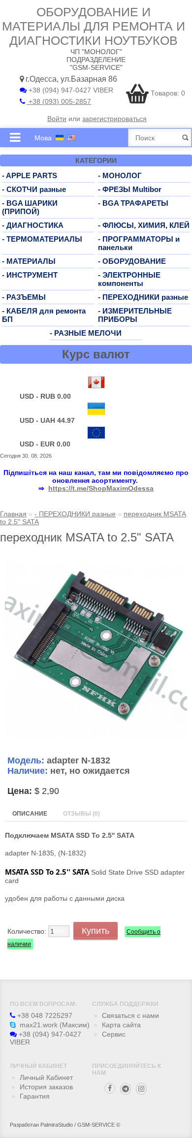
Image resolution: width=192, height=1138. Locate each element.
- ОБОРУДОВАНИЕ (132, 261)
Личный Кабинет (46, 1077)
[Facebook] (110, 1088)
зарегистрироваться (114, 119)
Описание (29, 813)
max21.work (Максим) (54, 1025)
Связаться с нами (130, 1015)
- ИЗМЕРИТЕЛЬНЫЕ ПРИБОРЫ (135, 315)
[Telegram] (125, 1089)
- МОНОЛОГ (120, 175)
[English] (71, 137)
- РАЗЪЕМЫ (24, 297)
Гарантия (35, 1096)
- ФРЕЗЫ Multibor (129, 189)
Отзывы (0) (81, 813)
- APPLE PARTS (29, 175)
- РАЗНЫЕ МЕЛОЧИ (86, 333)
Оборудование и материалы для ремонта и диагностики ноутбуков (93, 26)
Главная (13, 514)
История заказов (46, 1087)
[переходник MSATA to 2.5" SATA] (96, 737)
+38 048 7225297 (43, 1015)
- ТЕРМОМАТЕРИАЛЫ (42, 239)
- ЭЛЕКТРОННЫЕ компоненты (129, 279)
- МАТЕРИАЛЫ (29, 261)
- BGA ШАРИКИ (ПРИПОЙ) (30, 207)
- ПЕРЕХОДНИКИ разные (143, 297)
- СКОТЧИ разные (34, 189)
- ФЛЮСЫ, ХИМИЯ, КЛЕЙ (144, 225)
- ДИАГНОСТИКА (33, 225)
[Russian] (60, 137)
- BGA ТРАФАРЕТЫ (133, 203)
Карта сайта (121, 1025)
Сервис (114, 1034)
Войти (56, 119)
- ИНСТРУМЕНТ (30, 275)
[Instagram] (141, 1089)
